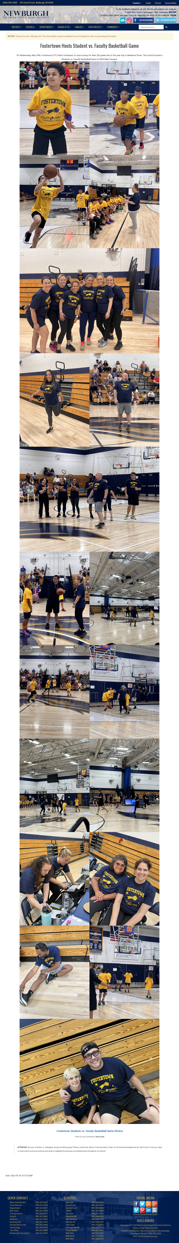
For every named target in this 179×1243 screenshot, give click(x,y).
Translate (136, 2)
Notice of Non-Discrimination (145, 1228)
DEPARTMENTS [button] (46, 27)
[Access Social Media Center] (145, 1207)
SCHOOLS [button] (30, 27)
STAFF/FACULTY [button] (94, 27)
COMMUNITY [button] (112, 27)
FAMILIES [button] (79, 27)
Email (148, 2)
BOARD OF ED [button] (64, 27)
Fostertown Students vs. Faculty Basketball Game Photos (90, 1131)
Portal (158, 2)
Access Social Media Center (145, 1214)
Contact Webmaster (130, 1231)
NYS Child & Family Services (145, 1236)
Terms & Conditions (148, 1231)
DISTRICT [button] (16, 27)
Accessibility (170, 2)
